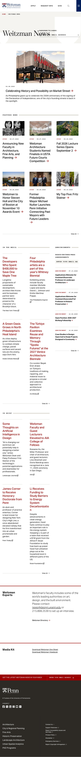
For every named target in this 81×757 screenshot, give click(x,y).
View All (74, 234)
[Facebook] (4, 706)
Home (4, 14)
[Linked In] (10, 706)
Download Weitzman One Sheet (45, 649)
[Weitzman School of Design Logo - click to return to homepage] (11, 5)
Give (60, 6)
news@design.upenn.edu (46, 607)
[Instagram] (14, 706)
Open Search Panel (68, 5)
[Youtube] (17, 706)
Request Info (47, 6)
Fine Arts (7, 732)
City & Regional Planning (13, 728)
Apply (33, 6)
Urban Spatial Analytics (13, 744)
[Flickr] (20, 706)
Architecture (8, 724)
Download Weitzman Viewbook (45, 652)
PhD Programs (9, 748)
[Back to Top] (74, 744)
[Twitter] (7, 706)
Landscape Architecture (13, 740)
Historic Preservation (12, 736)
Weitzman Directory (40, 620)
